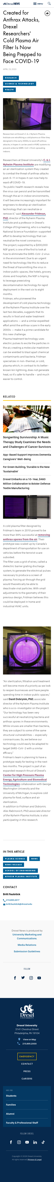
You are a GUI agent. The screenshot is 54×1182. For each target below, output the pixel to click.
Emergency (27, 1056)
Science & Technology (19, 83)
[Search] (48, 4)
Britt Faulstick (11, 894)
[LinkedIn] (35, 1142)
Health (9, 89)
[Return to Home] (11, 4)
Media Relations (27, 944)
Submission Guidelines (27, 951)
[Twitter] (23, 978)
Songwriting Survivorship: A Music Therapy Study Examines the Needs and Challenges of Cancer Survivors (27, 442)
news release (13, 864)
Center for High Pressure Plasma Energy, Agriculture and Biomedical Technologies (25, 780)
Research (11, 78)
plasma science (15, 859)
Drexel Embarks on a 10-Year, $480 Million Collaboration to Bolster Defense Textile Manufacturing (26, 484)
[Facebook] (15, 978)
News (34, 859)
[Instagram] (31, 978)
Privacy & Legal (35, 1159)
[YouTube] (39, 978)
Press (27, 1071)
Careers (27, 1078)
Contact (27, 1063)
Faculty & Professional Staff (22, 1122)
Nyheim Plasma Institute (21, 876)
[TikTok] (43, 1142)
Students (11, 1095)
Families (11, 1104)
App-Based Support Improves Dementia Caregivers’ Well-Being (27, 457)
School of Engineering (20, 870)
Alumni (10, 1113)
